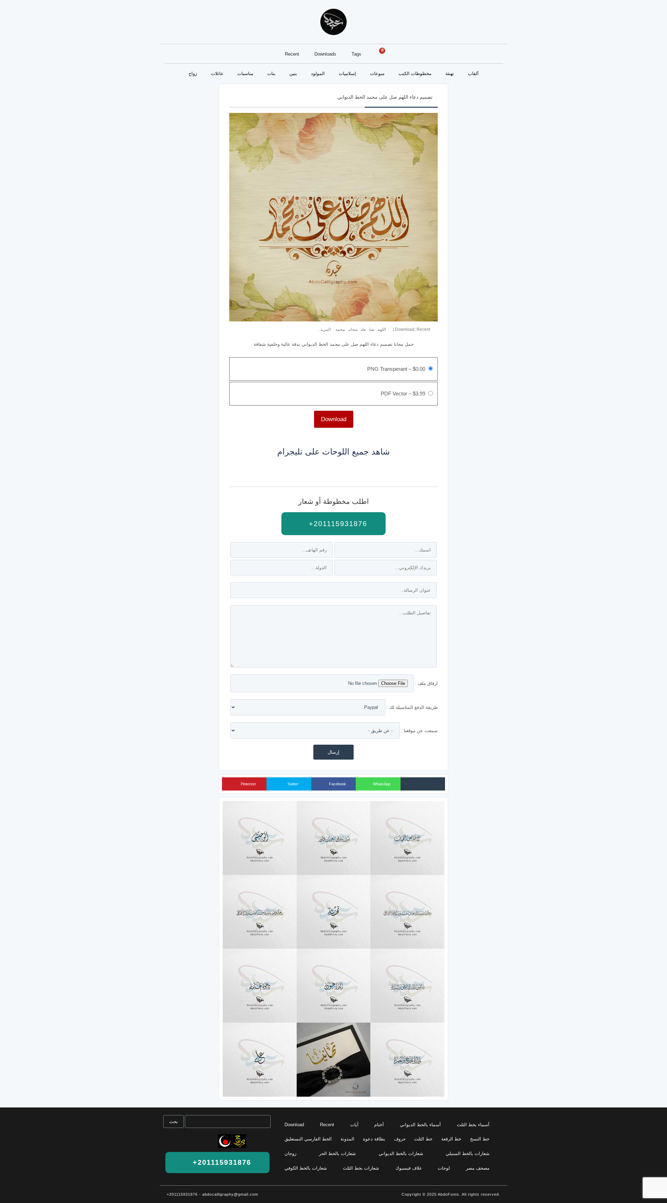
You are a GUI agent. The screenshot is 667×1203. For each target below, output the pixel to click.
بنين (293, 73)
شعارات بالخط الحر (337, 1153)
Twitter (292, 784)
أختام (379, 1124)
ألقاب (473, 73)
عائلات (217, 73)
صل (371, 329)
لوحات (444, 1168)
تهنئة (449, 73)
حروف (400, 1138)
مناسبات (245, 73)
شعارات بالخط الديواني (401, 1153)
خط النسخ (479, 1138)
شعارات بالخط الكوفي (306, 1168)
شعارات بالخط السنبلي (467, 1153)
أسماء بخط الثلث (473, 1124)
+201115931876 (336, 523)
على (363, 329)
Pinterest (248, 784)
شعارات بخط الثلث (361, 1168)
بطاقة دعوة (374, 1138)
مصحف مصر (477, 1168)
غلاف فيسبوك (408, 1168)
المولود (318, 73)
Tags (356, 54)
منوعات (377, 73)
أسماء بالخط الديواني (420, 1124)
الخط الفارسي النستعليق (308, 1138)
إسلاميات (347, 73)
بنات (271, 73)
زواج (193, 73)
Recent (292, 54)
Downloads (325, 54)
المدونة (347, 1138)
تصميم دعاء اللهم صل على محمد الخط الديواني (385, 97)
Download (404, 329)
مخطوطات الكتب (414, 73)
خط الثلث (423, 1138)
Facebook (337, 784)
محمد (340, 329)
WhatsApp (381, 784)
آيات (354, 1124)
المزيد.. (324, 329)
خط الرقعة (451, 1138)
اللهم (382, 329)
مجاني (352, 329)
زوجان (290, 1153)
